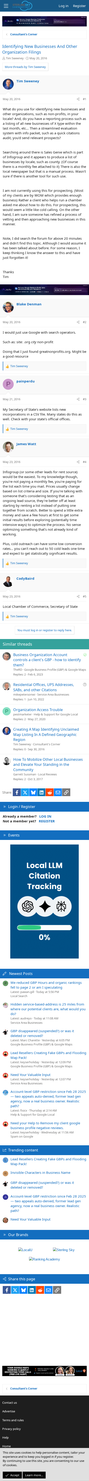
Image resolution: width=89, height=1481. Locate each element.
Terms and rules (13, 1420)
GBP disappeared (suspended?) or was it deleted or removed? (42, 1033)
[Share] (78, 99)
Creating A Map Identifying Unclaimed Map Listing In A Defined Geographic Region (46, 734)
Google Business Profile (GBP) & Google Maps (55, 670)
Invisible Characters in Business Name (40, 1172)
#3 (84, 399)
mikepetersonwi (24, 694)
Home (6, 1446)
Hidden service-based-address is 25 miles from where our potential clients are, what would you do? (48, 1009)
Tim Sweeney (15, 58)
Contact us (9, 1402)
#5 (84, 596)
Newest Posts (21, 973)
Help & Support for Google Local (56, 714)
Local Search (18, 996)
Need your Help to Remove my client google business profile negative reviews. (45, 1125)
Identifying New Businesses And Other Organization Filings (39, 49)
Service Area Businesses (53, 694)
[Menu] (6, 6)
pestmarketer (22, 714)
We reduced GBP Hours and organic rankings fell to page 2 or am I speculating (46, 985)
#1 (84, 99)
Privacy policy (11, 1429)
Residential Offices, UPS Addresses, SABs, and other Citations (43, 687)
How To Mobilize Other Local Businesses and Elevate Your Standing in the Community (48, 764)
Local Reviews (47, 774)
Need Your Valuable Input (30, 1074)
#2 (84, 322)
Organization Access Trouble (38, 709)
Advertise (8, 1411)
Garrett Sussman (24, 774)
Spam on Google (21, 1136)
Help (5, 1437)
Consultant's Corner (46, 744)
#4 (84, 462)
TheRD (17, 670)
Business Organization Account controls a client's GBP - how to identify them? (47, 660)
